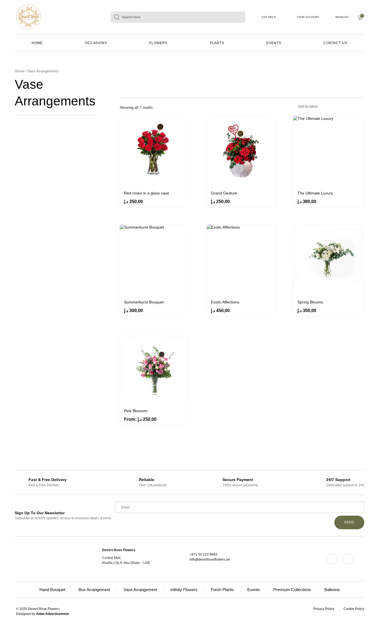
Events (273, 43)
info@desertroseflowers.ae (210, 559)
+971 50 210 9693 (203, 554)
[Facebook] (348, 558)
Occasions (96, 43)
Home (37, 43)
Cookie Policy (353, 609)
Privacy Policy (323, 609)
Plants (217, 43)
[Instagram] (331, 558)
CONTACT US (335, 43)
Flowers (158, 43)
